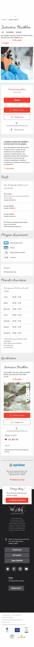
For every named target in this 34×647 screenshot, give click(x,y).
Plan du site (5, 622)
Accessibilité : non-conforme (11, 615)
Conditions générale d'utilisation (12, 620)
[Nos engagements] (17, 630)
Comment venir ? (16, 588)
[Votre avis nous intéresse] (8, 570)
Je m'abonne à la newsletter (17, 500)
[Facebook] (14, 570)
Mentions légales (7, 617)
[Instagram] (20, 570)
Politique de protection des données (13, 624)
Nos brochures (17, 555)
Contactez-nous (17, 550)
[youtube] (26, 570)
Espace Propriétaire (17, 561)
